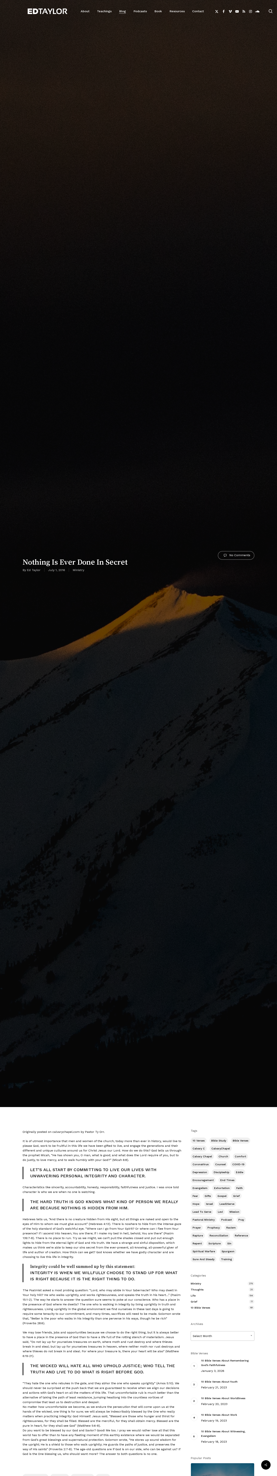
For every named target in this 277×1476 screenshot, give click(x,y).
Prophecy (213, 1227)
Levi (220, 1211)
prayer (197, 1227)
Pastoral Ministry (204, 1219)
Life (193, 1295)
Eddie (239, 1172)
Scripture (214, 1243)
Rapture (198, 1235)
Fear (195, 1195)
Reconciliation (219, 1235)
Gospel (221, 1195)
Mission (234, 1211)
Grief (236, 1195)
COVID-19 (238, 1164)
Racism (231, 1227)
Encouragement (203, 1180)
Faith (239, 1188)
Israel (209, 1203)
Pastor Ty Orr (94, 1132)
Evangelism (200, 1188)
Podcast (226, 1219)
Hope (196, 1203)
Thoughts (197, 1289)
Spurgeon (228, 1251)
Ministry (78, 570)
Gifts (208, 1195)
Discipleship (221, 1172)
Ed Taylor (34, 570)
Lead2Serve (227, 1203)
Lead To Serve (202, 1211)
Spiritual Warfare (204, 1251)
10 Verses (199, 1140)
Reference (241, 1235)
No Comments (239, 555)
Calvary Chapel (202, 1156)
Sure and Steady (203, 1259)
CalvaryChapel (220, 1148)
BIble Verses (240, 1140)
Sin (229, 1243)
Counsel (220, 1164)
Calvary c (199, 1148)
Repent (197, 1243)
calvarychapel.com (66, 1132)
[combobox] (222, 1336)
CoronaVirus (201, 1164)
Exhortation (222, 1188)
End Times (227, 1180)
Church (223, 1156)
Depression (200, 1172)
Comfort (240, 1156)
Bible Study (218, 1140)
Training (226, 1259)
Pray (241, 1219)
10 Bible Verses (200, 1307)
